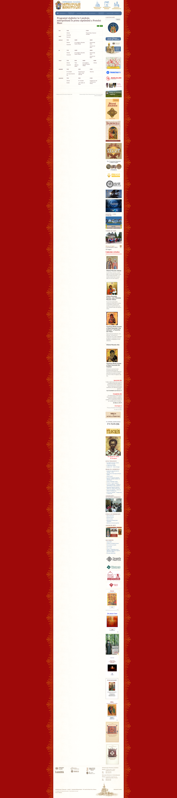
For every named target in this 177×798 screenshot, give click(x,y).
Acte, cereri (109, 548)
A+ (101, 26)
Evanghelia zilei (117, 394)
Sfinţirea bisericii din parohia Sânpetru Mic (63, 94)
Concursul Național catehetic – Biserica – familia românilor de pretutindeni (113, 479)
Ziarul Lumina (110, 518)
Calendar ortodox (113, 252)
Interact (60, 792)
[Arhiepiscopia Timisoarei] (97, 5)
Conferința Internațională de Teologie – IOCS (113, 471)
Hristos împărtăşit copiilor (112, 481)
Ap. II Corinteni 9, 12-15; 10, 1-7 (114, 390)
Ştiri (57, 13)
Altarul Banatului (110, 515)
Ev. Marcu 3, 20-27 (117, 402)
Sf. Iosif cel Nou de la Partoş (89, 789)
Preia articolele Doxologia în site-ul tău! (114, 408)
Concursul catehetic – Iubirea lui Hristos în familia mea (114, 490)
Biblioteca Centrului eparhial (113, 523)
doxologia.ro (118, 406)
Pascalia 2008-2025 (111, 553)
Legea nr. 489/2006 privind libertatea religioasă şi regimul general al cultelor (113, 550)
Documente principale (111, 544)
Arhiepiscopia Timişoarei (60, 789)
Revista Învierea (110, 517)
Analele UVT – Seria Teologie (113, 466)
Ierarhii (69, 789)
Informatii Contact (118, 789)
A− (98, 25)
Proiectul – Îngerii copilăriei (112, 483)
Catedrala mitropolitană (77, 789)
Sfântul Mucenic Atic (112, 345)
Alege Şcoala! (110, 476)
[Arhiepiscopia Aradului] (106, 5)
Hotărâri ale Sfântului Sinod (113, 543)
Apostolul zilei (118, 380)
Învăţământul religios (111, 465)
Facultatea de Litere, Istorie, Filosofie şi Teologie (113, 463)
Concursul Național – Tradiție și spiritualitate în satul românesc (113, 485)
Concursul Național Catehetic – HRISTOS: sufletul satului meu (113, 488)
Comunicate (109, 546)
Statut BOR (109, 541)
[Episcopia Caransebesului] (116, 5)
